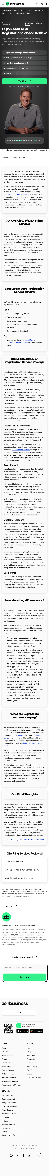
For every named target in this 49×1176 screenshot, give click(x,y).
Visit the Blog (7, 1066)
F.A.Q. (29, 1052)
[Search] (37, 4)
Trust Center (31, 1070)
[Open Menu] (3, 4)
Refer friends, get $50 (10, 1081)
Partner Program (8, 1070)
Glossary (30, 1074)
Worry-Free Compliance (10, 1103)
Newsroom (6, 1063)
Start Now (24, 977)
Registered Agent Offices (11, 1085)
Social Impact (7, 1055)
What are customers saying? (25, 68)
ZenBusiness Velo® (9, 1114)
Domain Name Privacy (10, 1135)
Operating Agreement (10, 1106)
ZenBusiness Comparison (6, 24)
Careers (5, 1052)
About (4, 1048)
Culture (4, 1059)
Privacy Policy (32, 1066)
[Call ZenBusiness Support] (42, 4)
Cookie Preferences (34, 1077)
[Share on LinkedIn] (7, 907)
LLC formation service (21, 450)
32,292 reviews (28, 140)
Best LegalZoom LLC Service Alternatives (27, 839)
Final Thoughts (25, 73)
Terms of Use (32, 1063)
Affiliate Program (8, 1074)
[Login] (46, 4)
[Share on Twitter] (12, 907)
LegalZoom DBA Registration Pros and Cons (25, 53)
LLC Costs (5, 1121)
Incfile (20, 735)
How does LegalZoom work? (25, 63)
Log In (19, 1013)
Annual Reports (7, 1110)
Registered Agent (8, 1099)
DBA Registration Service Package (25, 58)
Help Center (31, 1055)
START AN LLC (24, 81)
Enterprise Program (9, 1077)
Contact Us (31, 1059)
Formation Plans (8, 1095)
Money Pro (6, 1117)
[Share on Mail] (22, 907)
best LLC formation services (18, 194)
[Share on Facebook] (17, 907)
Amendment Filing (8, 1125)
